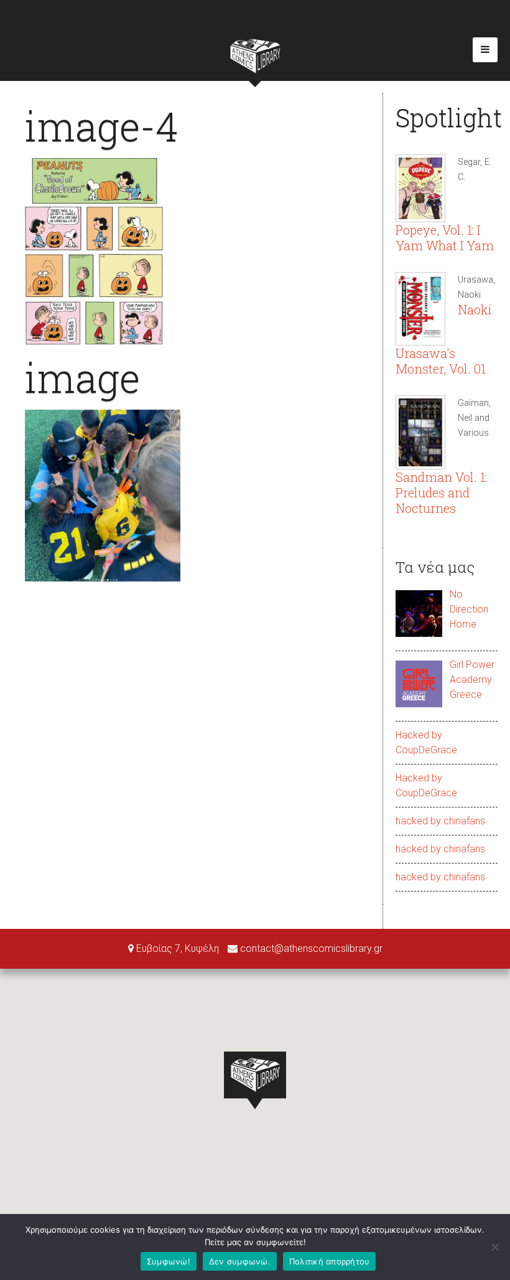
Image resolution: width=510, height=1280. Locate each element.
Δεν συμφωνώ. (240, 1261)
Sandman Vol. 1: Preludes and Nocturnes (441, 492)
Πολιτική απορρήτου (329, 1261)
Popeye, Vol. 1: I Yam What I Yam (445, 237)
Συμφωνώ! (168, 1261)
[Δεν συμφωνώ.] (494, 1247)
